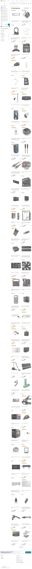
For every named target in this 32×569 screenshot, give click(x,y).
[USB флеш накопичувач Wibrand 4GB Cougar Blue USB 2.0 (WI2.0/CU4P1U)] (26, 236)
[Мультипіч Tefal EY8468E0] (26, 51)
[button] (20, 10)
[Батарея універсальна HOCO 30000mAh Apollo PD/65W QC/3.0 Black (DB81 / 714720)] (16, 236)
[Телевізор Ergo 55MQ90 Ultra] (16, 269)
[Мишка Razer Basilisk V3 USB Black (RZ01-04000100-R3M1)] (16, 68)
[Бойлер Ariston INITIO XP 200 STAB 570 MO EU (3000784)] (26, 68)
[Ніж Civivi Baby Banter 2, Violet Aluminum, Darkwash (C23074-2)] (26, 521)
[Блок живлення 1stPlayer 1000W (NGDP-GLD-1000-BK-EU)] (16, 252)
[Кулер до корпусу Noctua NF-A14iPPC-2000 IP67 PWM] (26, 269)
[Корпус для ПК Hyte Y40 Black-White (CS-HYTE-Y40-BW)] (26, 303)
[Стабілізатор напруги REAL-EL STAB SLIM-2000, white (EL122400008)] (26, 437)
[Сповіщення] (28, 3)
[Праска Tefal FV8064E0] (26, 420)
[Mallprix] (4, 3)
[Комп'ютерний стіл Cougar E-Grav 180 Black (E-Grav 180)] (26, 470)
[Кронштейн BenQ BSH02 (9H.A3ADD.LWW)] (16, 85)
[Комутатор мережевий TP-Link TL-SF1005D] (26, 487)
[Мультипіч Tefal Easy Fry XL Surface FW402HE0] (26, 135)
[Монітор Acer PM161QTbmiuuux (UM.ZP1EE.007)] (16, 420)
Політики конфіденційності (20, 562)
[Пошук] (23, 3)
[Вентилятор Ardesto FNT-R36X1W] (16, 101)
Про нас (2, 557)
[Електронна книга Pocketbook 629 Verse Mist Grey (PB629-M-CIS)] (26, 454)
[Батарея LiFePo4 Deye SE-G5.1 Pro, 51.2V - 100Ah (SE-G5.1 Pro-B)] (26, 319)
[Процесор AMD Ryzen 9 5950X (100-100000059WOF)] (16, 437)
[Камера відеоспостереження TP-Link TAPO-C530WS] (26, 118)
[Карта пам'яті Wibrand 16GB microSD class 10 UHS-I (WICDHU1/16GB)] (26, 85)
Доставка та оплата (19, 557)
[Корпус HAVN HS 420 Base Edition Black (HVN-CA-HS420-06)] (26, 185)
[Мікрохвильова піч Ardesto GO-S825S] (16, 353)
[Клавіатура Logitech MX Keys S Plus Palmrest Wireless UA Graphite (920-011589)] (26, 370)
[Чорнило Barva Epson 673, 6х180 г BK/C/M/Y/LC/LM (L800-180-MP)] (16, 403)
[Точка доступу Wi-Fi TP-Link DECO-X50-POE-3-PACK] (26, 34)
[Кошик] (31, 3)
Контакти (2, 558)
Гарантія (17, 558)
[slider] (1, 26)
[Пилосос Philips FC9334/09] (16, 370)
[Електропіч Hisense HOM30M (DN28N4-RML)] (16, 470)
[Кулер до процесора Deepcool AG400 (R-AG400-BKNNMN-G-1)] (26, 202)
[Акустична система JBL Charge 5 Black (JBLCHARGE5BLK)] (26, 101)
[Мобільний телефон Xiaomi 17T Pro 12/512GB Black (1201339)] (16, 118)
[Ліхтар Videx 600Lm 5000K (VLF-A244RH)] (16, 219)
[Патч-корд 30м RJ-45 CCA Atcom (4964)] (16, 454)
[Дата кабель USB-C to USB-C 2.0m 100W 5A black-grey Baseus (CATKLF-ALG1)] (16, 51)
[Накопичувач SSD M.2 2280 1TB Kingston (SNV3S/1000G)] (16, 18)
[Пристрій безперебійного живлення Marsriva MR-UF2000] (16, 202)
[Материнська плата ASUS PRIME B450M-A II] (26, 286)
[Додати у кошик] (20, 25)
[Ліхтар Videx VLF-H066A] (26, 403)
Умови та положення (19, 561)
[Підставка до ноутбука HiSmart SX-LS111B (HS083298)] (26, 537)
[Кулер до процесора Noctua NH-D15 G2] (26, 168)
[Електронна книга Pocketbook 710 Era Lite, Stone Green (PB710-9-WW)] (26, 219)
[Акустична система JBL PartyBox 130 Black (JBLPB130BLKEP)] (16, 152)
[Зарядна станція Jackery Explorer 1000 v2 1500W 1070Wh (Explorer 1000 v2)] (16, 286)
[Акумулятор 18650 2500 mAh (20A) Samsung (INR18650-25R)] (26, 386)
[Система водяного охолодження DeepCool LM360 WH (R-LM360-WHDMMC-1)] (16, 319)
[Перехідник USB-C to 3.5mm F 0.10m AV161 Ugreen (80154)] (16, 386)
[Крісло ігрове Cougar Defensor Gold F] (16, 504)
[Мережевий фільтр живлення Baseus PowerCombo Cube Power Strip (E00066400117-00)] (26, 336)
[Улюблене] (26, 3)
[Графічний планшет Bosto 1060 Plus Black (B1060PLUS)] (16, 537)
